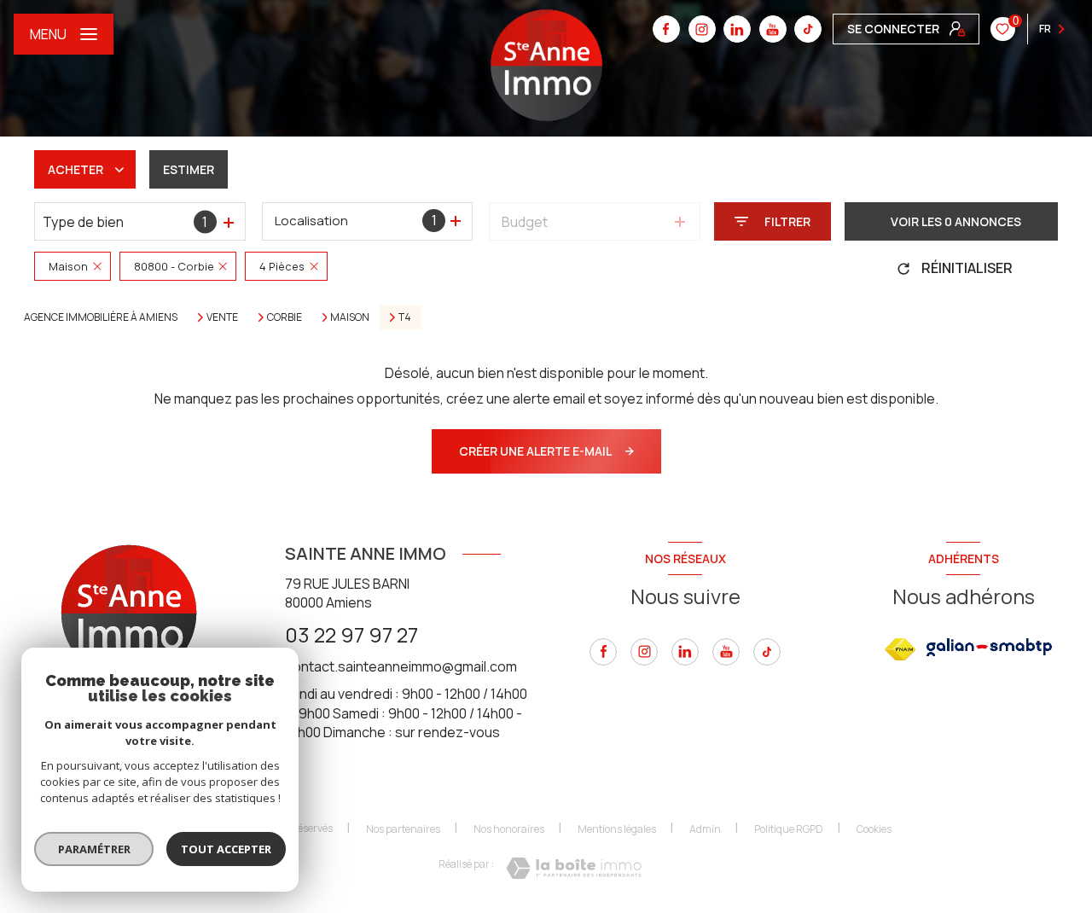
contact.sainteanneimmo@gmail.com (401, 666)
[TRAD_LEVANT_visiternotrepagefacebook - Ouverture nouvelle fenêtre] (666, 29)
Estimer (188, 169)
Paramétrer (94, 849)
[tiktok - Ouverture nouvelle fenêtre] (808, 29)
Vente (222, 317)
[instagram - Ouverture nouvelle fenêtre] (702, 29)
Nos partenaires (403, 829)
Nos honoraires (508, 829)
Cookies (874, 829)
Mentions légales (617, 829)
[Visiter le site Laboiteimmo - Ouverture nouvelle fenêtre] (573, 868)
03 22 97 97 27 (351, 634)
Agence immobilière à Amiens (100, 317)
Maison (349, 317)
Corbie (284, 317)
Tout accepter (226, 849)
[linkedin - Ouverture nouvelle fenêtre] (737, 29)
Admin (705, 829)
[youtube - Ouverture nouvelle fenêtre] (773, 29)
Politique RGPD (788, 829)
